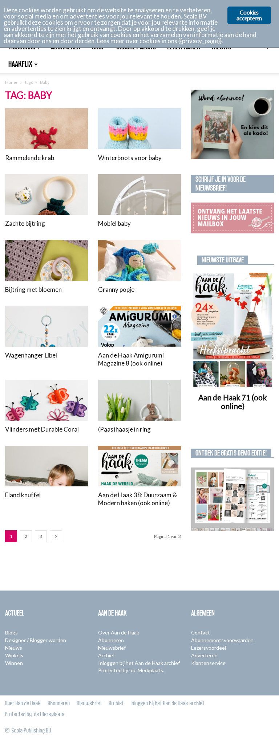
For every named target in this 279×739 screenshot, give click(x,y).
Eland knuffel (23, 495)
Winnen (14, 663)
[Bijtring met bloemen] (46, 260)
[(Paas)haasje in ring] (139, 400)
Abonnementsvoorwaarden (222, 640)
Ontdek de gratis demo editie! (231, 453)
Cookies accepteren (249, 15)
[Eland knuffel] (46, 466)
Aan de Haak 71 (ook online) (232, 402)
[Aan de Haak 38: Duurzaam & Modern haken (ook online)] (139, 466)
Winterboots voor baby (130, 158)
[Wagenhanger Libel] (46, 326)
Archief (106, 655)
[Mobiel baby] (139, 194)
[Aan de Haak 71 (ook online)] (232, 330)
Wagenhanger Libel (31, 355)
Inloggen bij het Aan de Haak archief (139, 663)
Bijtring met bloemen (33, 289)
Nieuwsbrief (112, 648)
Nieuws (13, 648)
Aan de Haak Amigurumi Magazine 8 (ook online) (131, 359)
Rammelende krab (29, 158)
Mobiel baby (114, 223)
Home (11, 82)
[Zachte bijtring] (46, 194)
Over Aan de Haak (118, 632)
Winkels (14, 655)
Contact (200, 632)
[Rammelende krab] (46, 128)
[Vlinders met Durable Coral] (46, 400)
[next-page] (56, 536)
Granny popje (116, 289)
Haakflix (20, 64)
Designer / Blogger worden (35, 640)
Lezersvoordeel (208, 648)
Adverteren (204, 655)
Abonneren (111, 640)
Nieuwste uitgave (223, 260)
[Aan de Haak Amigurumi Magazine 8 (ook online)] (139, 326)
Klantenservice (208, 663)
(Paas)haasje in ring (124, 429)
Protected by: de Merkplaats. (131, 670)
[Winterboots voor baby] (139, 128)
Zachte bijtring (25, 223)
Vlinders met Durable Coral (42, 429)
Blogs (11, 632)
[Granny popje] (139, 260)
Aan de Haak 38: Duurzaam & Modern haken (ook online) (137, 499)
